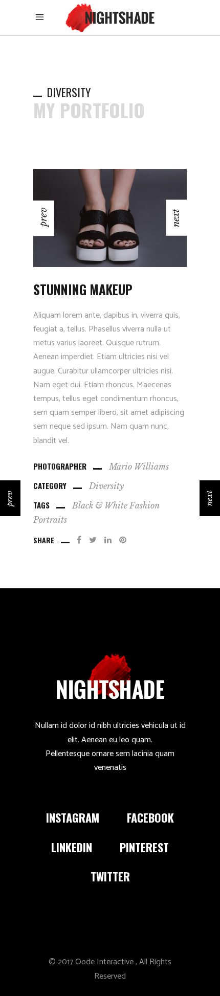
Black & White (99, 505)
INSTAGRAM (72, 817)
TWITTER (110, 876)
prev (9, 498)
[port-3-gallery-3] (85, 218)
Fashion (144, 505)
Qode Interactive (104, 962)
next (209, 498)
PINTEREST (144, 847)
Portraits (50, 520)
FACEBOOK (150, 817)
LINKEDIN (71, 847)
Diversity (106, 486)
